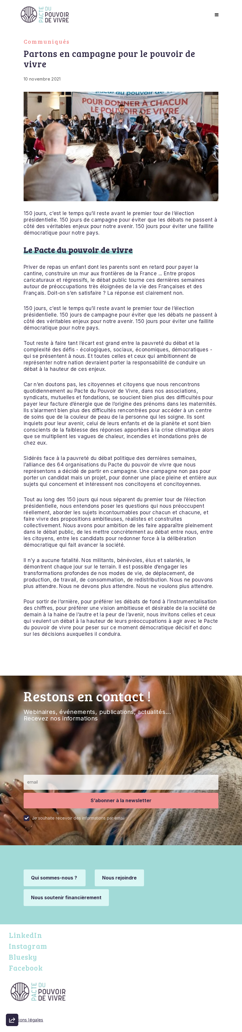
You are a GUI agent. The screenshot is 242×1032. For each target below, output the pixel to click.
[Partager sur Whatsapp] (12, 1006)
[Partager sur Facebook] (12, 972)
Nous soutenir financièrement (66, 897)
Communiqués (47, 41)
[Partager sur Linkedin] (12, 989)
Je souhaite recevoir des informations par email (78, 817)
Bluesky (23, 957)
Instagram (28, 946)
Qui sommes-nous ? (54, 878)
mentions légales (26, 1019)
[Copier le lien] (12, 938)
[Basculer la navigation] (216, 14)
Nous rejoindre (119, 878)
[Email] (12, 955)
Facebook (26, 968)
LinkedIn (25, 935)
